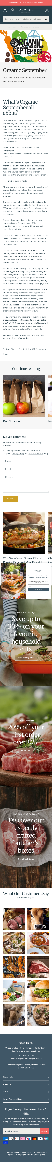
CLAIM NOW (38, 589)
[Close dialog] (48, 565)
